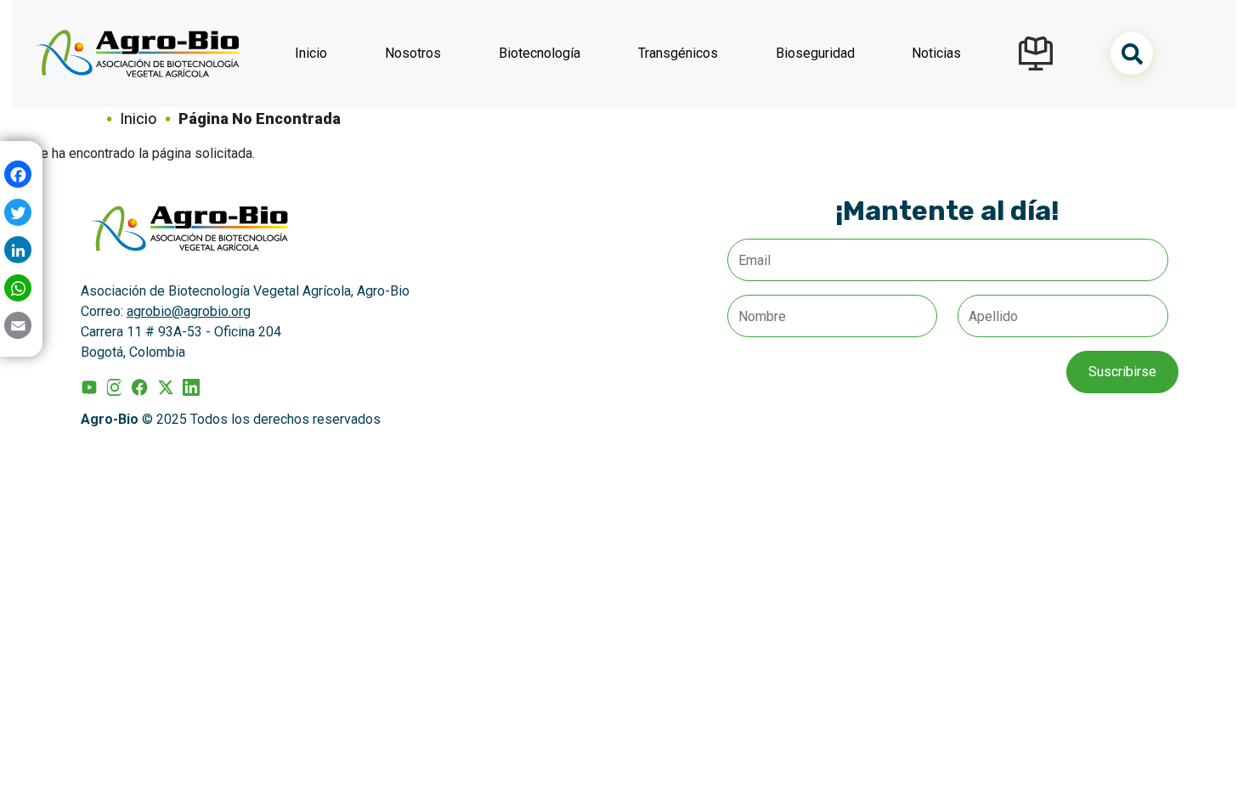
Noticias (936, 53)
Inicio (311, 53)
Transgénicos (678, 53)
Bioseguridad (815, 53)
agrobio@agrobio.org (189, 311)
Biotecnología (539, 53)
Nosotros (413, 53)
